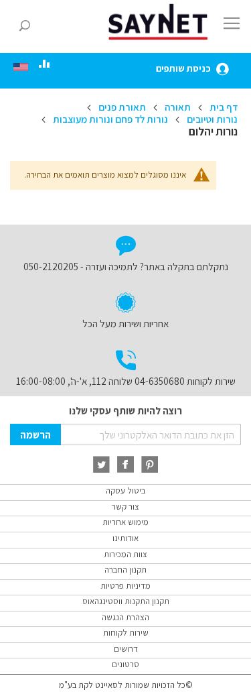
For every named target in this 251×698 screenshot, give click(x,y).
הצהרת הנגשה (125, 617)
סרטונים (125, 664)
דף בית (222, 107)
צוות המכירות (125, 554)
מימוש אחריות (125, 522)
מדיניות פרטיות (125, 585)
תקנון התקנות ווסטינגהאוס (125, 601)
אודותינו (125, 538)
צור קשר (125, 506)
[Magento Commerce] (160, 21)
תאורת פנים (121, 107)
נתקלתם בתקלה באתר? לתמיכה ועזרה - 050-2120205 (125, 266)
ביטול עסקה (125, 490)
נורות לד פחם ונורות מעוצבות (109, 119)
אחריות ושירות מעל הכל (125, 323)
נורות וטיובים (211, 119)
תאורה (177, 107)
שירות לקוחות (126, 632)
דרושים (126, 648)
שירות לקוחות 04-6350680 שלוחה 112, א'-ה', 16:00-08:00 (126, 381)
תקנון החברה (125, 569)
